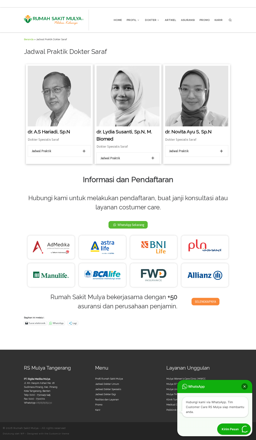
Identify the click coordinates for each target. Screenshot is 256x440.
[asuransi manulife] (51, 274)
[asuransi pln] (205, 247)
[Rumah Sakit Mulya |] (56, 19)
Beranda (29, 39)
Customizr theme (59, 433)
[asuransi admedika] (51, 247)
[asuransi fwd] (154, 274)
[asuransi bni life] (154, 247)
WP (22, 433)
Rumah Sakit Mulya (26, 428)
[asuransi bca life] (102, 274)
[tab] (59, 151)
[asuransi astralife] (102, 247)
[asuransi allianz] (205, 274)
